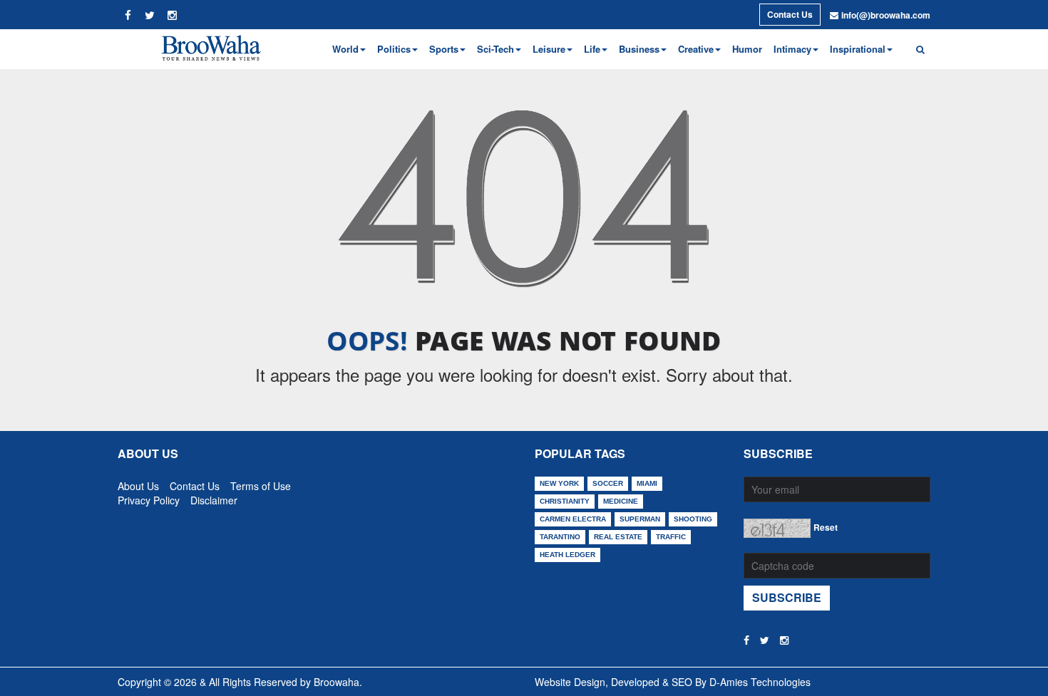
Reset (825, 527)
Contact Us (790, 14)
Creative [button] (696, 49)
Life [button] (592, 49)
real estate (618, 537)
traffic (671, 537)
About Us (138, 483)
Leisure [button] (549, 49)
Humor (747, 49)
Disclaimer (213, 497)
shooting (693, 519)
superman (640, 519)
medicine (620, 501)
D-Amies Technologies (760, 682)
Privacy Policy (149, 497)
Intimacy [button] (792, 49)
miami (647, 483)
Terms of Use (260, 483)
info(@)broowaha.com (885, 15)
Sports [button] (443, 49)
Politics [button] (394, 49)
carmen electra (573, 519)
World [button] (345, 49)
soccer (607, 483)
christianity (565, 501)
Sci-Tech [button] (495, 49)
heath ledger (567, 555)
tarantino (560, 537)
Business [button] (639, 49)
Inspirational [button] (857, 49)
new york (559, 483)
